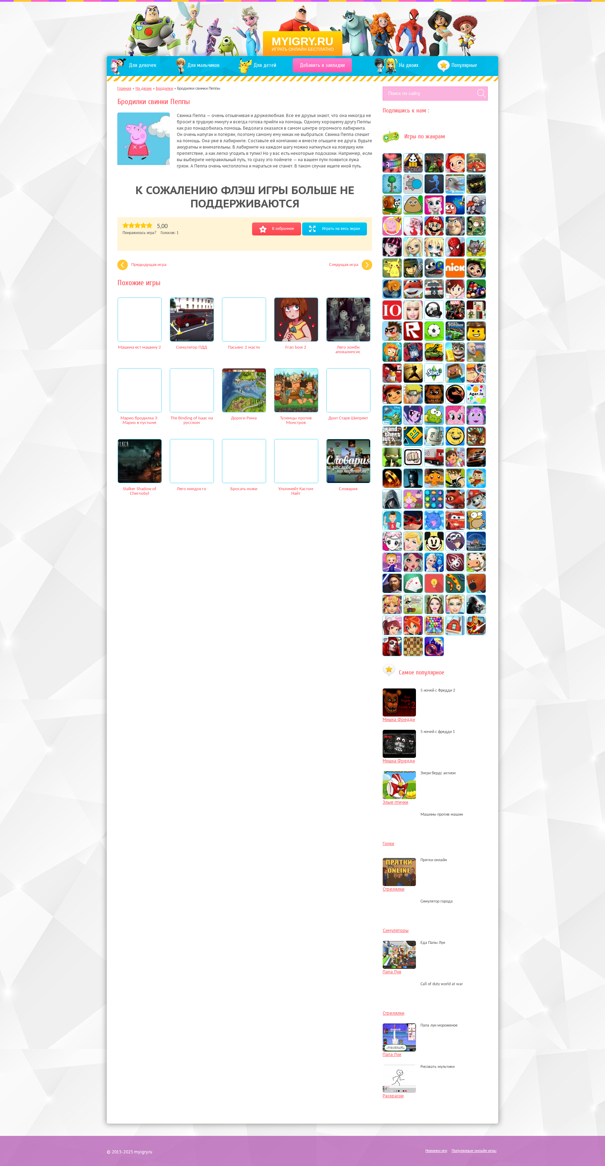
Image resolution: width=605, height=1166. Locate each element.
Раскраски (393, 1095)
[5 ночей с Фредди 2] (401, 690)
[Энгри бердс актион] (401, 773)
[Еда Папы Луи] (401, 943)
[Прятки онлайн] (401, 860)
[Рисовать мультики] (401, 1067)
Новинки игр (436, 1151)
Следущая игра (343, 264)
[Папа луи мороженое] (401, 1025)
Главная (124, 89)
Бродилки (164, 89)
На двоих (143, 89)
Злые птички (395, 802)
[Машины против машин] (401, 814)
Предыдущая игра (148, 264)
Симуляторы (396, 930)
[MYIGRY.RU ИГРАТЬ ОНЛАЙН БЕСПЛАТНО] (302, 28)
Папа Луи (392, 971)
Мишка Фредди (399, 719)
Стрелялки (393, 889)
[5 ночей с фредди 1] (401, 732)
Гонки (388, 843)
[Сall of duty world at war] (401, 984)
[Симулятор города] (401, 901)
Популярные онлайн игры (474, 1151)
